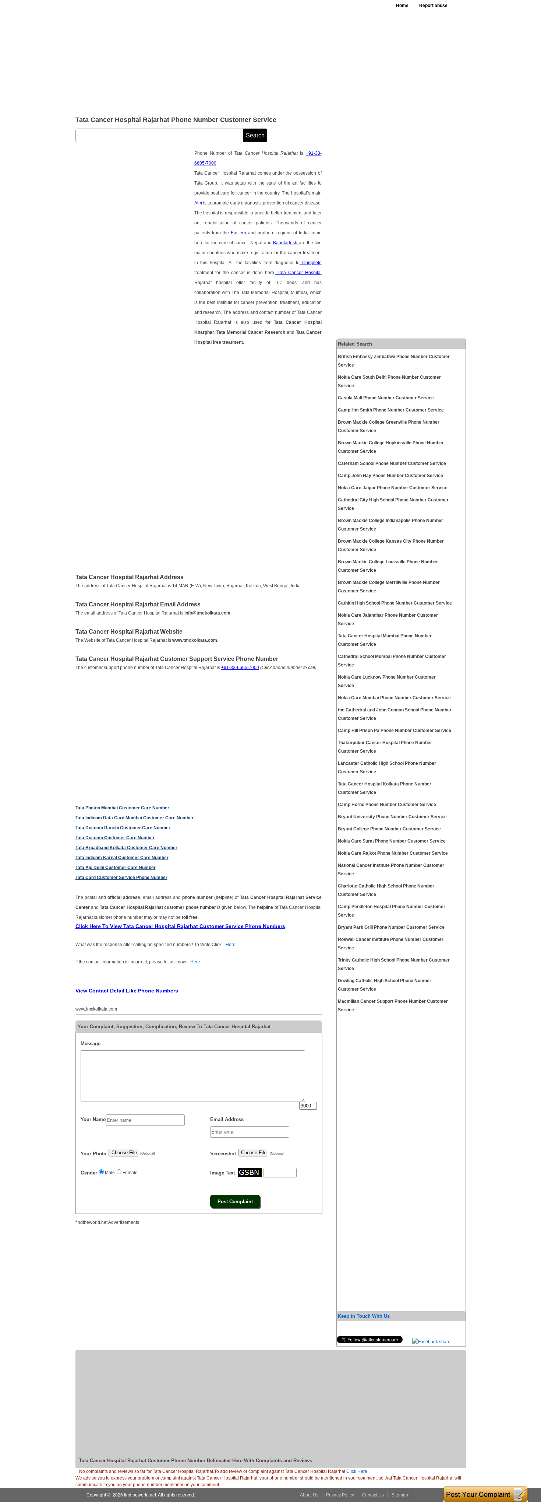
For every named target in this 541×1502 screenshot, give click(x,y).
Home (402, 5)
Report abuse (433, 5)
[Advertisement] (255, 55)
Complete (311, 262)
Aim (198, 203)
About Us (309, 1495)
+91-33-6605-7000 (240, 667)
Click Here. (357, 1471)
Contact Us (373, 1495)
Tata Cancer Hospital (298, 272)
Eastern (238, 233)
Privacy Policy (340, 1495)
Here (231, 944)
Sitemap (400, 1495)
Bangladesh (285, 243)
